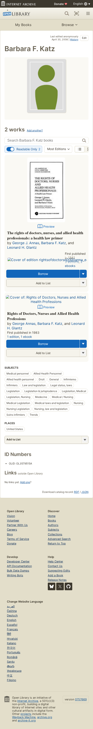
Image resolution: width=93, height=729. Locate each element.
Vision (11, 516)
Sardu (10, 661)
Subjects (53, 529)
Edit (84, 37)
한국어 (11, 647)
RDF (76, 492)
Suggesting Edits (59, 570)
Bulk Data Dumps (18, 570)
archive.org (44, 717)
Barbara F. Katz (53, 243)
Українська (14, 670)
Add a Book (55, 575)
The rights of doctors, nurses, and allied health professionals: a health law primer (45, 235)
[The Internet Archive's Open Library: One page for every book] (21, 13)
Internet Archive (27, 701)
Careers (12, 529)
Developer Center (18, 561)
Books (52, 520)
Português (13, 652)
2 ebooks (73, 264)
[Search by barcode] (76, 13)
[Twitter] (60, 586)
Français (12, 629)
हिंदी (9, 634)
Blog (10, 534)
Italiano (11, 643)
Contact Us (55, 566)
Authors (53, 525)
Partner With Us (17, 525)
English (11, 620)
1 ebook (26, 336)
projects (26, 714)
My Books (23, 25)
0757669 (81, 699)
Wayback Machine (23, 717)
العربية (11, 606)
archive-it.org (27, 720)
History (74, 39)
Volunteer (13, 520)
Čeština (12, 611)
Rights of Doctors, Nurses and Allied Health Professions (43, 316)
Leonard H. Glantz (22, 247)
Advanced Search (59, 539)
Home (51, 516)
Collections (55, 534)
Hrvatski (12, 638)
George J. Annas (25, 243)
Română (12, 657)
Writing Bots (15, 575)
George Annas (23, 323)
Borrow (43, 274)
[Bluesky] (51, 586)
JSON (84, 492)
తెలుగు (10, 666)
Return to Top (57, 543)
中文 (10, 675)
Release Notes (57, 580)
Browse (68, 25)
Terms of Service (18, 539)
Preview (49, 226)
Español (12, 624)
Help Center (55, 561)
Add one (25, 482)
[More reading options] (83, 274)
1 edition (13, 336)
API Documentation (19, 566)
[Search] (67, 13)
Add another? (35, 130)
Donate (60, 4)
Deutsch (12, 615)
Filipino (11, 680)
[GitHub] (68, 586)
